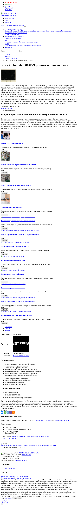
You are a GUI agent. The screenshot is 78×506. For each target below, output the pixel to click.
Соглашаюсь (17, 498)
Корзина (8, 22)
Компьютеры (16, 34)
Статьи (7, 45)
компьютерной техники (21, 476)
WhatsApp (8, 4)
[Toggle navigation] (25, 26)
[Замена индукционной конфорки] (13, 256)
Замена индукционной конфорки (13, 260)
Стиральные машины (53, 31)
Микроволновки (27, 31)
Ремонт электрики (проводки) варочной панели (18, 165)
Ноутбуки (8, 34)
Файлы (7, 330)
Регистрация (9, 18)
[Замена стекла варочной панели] (13, 270)
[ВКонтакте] (2, 412)
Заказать (4, 151)
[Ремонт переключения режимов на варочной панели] (20, 230)
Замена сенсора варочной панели (13, 288)
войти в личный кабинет (43, 420)
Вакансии (19, 45)
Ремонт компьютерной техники (16, 33)
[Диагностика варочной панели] (5, 139)
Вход (6, 20)
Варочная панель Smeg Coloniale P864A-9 (15, 445)
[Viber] (10, 412)
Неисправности (11, 468)
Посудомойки (16, 31)
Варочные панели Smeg (21, 356)
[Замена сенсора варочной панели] (13, 284)
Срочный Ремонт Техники (14, 26)
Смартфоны (9, 38)
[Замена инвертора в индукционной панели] (16, 311)
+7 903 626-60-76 (11, 2)
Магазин (8, 40)
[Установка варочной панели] (5, 203)
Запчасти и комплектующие (28, 42)
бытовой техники (7, 476)
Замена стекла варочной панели (12, 274)
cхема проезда (26, 455)
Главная (7, 54)
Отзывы (7, 328)
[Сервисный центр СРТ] (9, 13)
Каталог (7, 56)
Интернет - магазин (11, 42)
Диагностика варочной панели (12, 143)
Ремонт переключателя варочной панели (16, 185)
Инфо (7, 44)
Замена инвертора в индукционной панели (16, 315)
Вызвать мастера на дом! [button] (9, 15)
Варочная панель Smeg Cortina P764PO (43, 445)
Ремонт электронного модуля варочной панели (18, 301)
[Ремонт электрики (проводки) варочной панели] (5, 161)
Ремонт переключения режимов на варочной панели (20, 234)
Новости (13, 45)
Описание (8, 327)
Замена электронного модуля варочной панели (18, 221)
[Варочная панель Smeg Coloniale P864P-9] (8, 82)
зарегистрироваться (62, 420)
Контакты (8, 47)
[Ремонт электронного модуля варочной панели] (18, 297)
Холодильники (66, 31)
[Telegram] (7, 412)
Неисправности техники (32, 45)
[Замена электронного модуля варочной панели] (18, 217)
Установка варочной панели (11, 207)
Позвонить (4, 500)
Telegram (8, 6)
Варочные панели (39, 31)
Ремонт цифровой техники (14, 36)
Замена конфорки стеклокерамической (15, 246)
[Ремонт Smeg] (21, 351)
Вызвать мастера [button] (6, 108)
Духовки (8, 31)
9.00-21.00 (8, 10)
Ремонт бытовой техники (14, 29)
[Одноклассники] (13, 412)
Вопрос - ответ (19, 478)
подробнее (8, 498)
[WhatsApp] (5, 412)
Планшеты (17, 38)
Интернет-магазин (7, 478)
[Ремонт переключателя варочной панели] (5, 181)
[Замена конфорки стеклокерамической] (15, 242)
